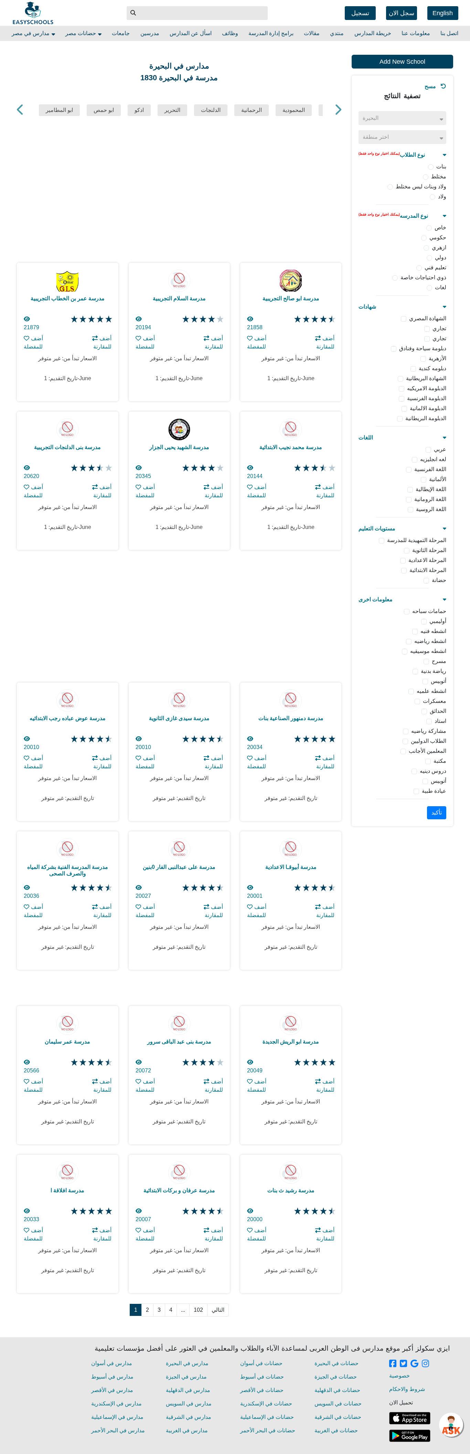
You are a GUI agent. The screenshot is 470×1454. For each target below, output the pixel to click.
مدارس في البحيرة (187, 1363)
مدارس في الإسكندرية (116, 1403)
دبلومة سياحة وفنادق (422, 348)
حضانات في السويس (338, 1403)
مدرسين (149, 33)
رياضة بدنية (433, 671)
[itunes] (409, 1418)
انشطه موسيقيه (428, 651)
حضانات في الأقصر (262, 1390)
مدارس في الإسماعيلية (117, 1417)
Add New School (402, 61)
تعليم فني (435, 267)
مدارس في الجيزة (186, 1377)
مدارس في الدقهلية (188, 1390)
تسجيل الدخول (360, 15)
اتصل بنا (449, 33)
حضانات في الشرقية (337, 1417)
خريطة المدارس (372, 33)
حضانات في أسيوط (262, 1377)
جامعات (121, 33)
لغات (440, 287)
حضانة (439, 580)
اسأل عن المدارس (191, 33)
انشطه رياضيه (430, 641)
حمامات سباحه (429, 611)
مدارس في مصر (31, 33)
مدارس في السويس (189, 1403)
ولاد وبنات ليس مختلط (421, 186)
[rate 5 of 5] (108, 319)
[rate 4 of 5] (99, 319)
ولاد (442, 196)
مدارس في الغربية (187, 1430)
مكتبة (440, 761)
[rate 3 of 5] (90, 319)
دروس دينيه (433, 771)
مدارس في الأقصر (112, 1390)
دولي (440, 257)
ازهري (439, 247)
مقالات (312, 33)
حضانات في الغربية (336, 1430)
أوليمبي (437, 621)
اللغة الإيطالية (431, 489)
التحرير (172, 110)
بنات (441, 166)
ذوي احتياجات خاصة (423, 277)
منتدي (337, 33)
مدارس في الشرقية (188, 1417)
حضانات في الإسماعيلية (267, 1417)
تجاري (439, 328)
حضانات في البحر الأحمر (267, 1430)
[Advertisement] (402, 938)
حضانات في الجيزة (335, 1377)
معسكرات (434, 701)
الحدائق (438, 711)
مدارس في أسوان (111, 1363)
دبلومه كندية (432, 368)
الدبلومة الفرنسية (426, 398)
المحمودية (293, 110)
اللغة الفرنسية (430, 469)
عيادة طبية (434, 791)
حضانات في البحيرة (336, 1363)
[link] (392, 1364)
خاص (440, 227)
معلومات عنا (416, 33)
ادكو (139, 110)
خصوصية (399, 1376)
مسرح (439, 661)
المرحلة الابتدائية (427, 570)
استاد (440, 721)
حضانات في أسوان (261, 1363)
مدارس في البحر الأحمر (118, 1430)
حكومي (437, 237)
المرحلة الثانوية (429, 550)
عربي (440, 449)
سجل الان (401, 13)
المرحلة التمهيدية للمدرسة (416, 540)
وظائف (230, 33)
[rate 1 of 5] (73, 319)
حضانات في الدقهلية (337, 1390)
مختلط (438, 176)
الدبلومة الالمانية (428, 408)
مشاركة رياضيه (428, 731)
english (442, 13)
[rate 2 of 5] (82, 319)
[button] (133, 13)
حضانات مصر (81, 33)
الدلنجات (211, 110)
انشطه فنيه (433, 631)
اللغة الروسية (431, 509)
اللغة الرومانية (430, 499)
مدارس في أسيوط (112, 1377)
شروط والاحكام (407, 1389)
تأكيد (436, 813)
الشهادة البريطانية (426, 378)
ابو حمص (104, 110)
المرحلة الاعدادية (427, 560)
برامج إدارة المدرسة (270, 33)
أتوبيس (438, 681)
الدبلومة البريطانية (425, 418)
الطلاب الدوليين (428, 741)
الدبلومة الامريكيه (426, 388)
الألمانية (437, 479)
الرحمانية (251, 110)
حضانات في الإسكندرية (266, 1403)
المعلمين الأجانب (427, 751)
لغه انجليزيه (433, 459)
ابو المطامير (59, 110)
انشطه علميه (431, 691)
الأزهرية (437, 358)
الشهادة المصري (427, 318)
